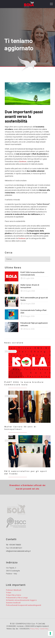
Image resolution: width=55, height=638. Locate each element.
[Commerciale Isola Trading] (29, 4)
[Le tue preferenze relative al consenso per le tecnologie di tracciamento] (50, 633)
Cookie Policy (44, 629)
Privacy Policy (34, 629)
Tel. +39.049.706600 (13, 545)
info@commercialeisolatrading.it (18, 551)
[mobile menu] (51, 4)
